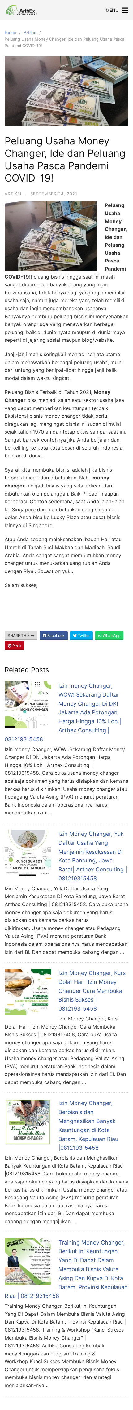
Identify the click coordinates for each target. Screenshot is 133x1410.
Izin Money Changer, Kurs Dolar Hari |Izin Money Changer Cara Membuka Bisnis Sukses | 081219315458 (92, 991)
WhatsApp (111, 635)
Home (10, 32)
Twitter (83, 635)
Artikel (30, 32)
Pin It (16, 645)
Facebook (55, 635)
